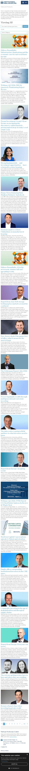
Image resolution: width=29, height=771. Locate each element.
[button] (14, 768)
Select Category (6, 32)
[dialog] (14, 762)
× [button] (27, 754)
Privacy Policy (5, 750)
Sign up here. (13, 737)
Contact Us (4, 747)
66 (24, 724)
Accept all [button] (15, 764)
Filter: (3, 29)
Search (25, 26)
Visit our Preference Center (10, 732)
